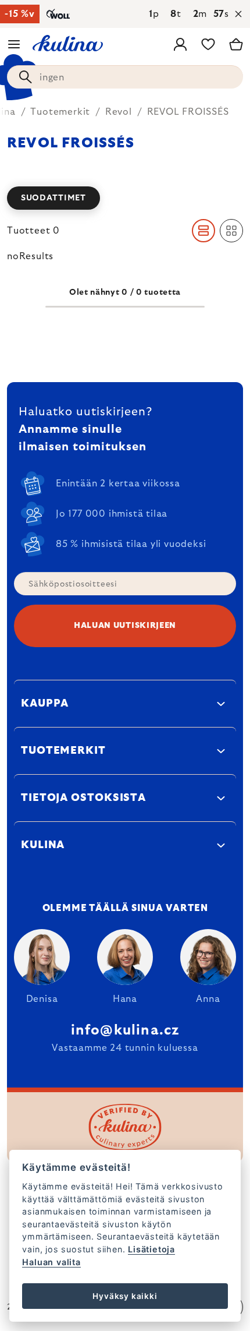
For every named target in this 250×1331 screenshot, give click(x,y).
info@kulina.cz (125, 1030)
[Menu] (14, 44)
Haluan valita (51, 1262)
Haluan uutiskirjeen (125, 626)
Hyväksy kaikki (124, 1296)
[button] (125, 198)
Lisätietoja (151, 1249)
